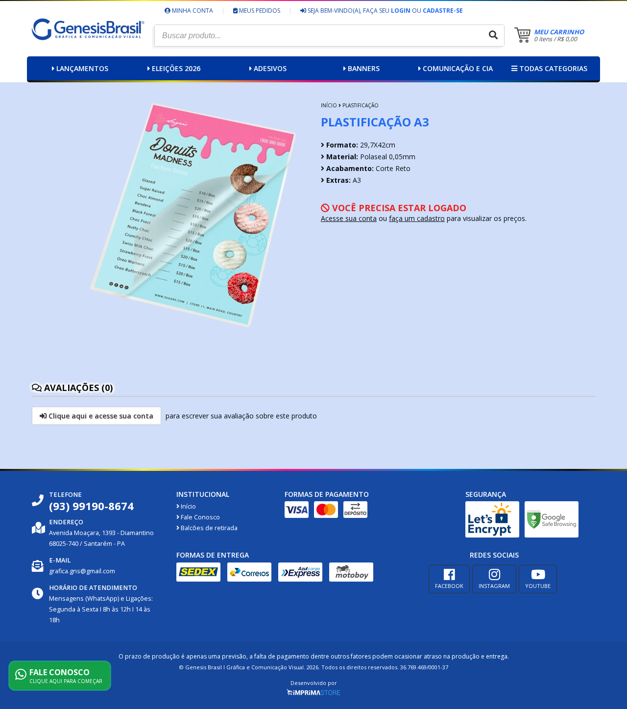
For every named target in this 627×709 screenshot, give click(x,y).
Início (329, 105)
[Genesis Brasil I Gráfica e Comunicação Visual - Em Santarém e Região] (90, 50)
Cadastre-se (443, 10)
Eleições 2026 (176, 68)
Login (400, 10)
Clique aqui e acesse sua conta (100, 415)
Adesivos (270, 68)
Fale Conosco (199, 517)
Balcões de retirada (208, 528)
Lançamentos (82, 68)
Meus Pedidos (259, 10)
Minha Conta (191, 10)
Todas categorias (552, 68)
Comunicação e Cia (458, 68)
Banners (364, 68)
